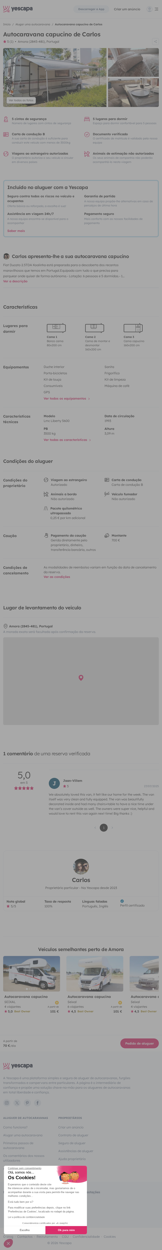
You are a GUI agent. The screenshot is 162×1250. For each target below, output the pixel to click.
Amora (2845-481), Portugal (38, 41)
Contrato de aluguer (73, 1135)
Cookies (110, 1237)
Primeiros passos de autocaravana (18, 1145)
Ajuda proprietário (72, 1159)
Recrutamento (47, 1237)
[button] (8, 1243)
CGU (65, 1237)
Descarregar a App (91, 9)
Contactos (25, 1237)
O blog (8, 1237)
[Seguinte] (55, 974)
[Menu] (152, 9)
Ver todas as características (66, 440)
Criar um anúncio (127, 9)
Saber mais (16, 231)
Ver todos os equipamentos (65, 398)
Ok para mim (66, 1230)
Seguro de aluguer (72, 1143)
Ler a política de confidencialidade (26, 1217)
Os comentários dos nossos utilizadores (23, 1158)
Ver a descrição (15, 281)
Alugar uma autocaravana (22, 1135)
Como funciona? (15, 1127)
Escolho (25, 1230)
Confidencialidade (86, 1237)
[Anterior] (8, 974)
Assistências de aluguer (75, 1151)
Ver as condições (57, 577)
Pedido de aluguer (139, 1043)
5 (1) (10, 41)
